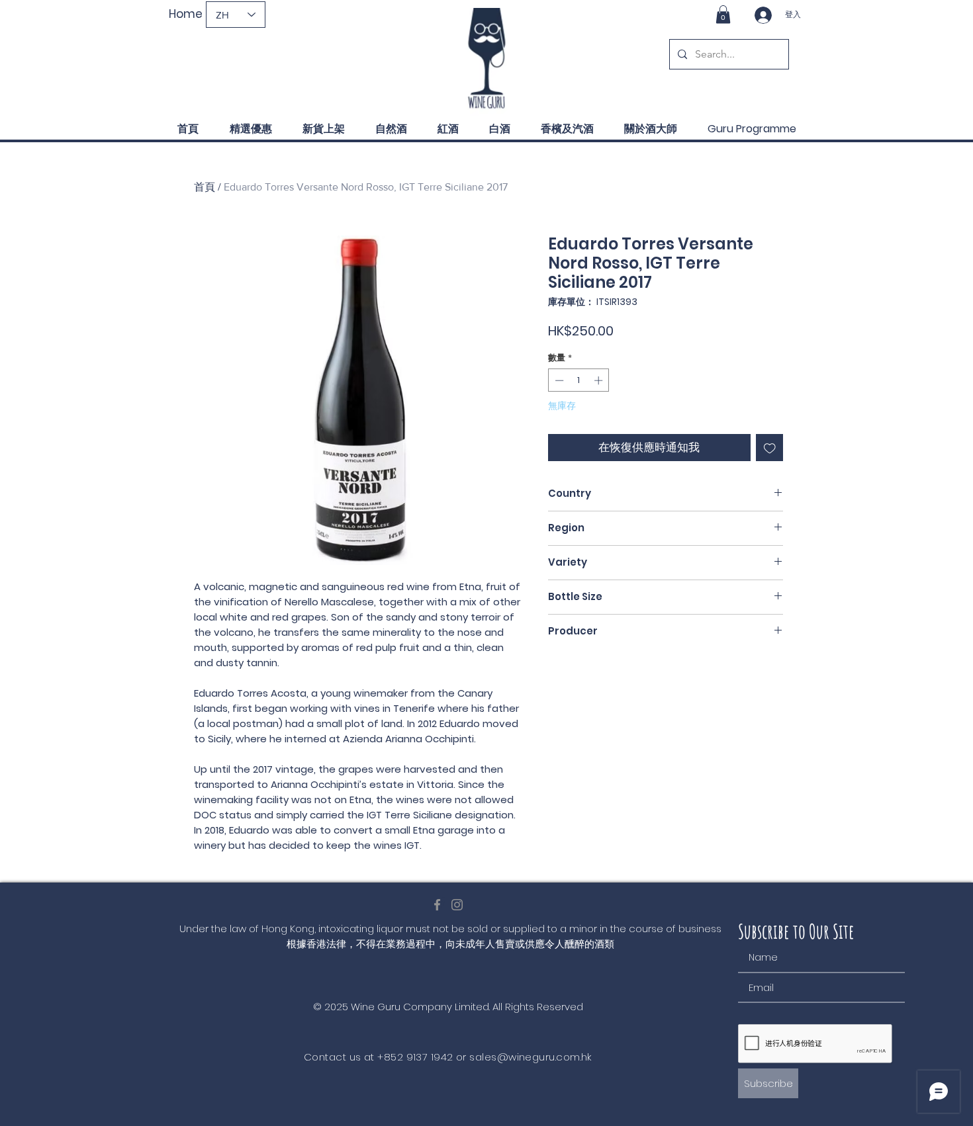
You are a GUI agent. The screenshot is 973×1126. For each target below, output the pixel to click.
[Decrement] (558, 380)
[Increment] (600, 380)
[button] (723, 14)
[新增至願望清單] (770, 448)
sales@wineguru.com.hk (530, 1057)
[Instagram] (457, 904)
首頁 (204, 187)
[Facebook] (437, 904)
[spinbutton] (579, 380)
